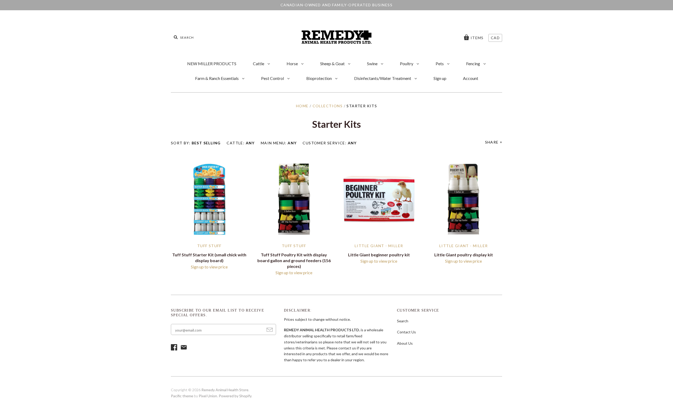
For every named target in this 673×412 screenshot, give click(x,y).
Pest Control (273, 78)
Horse (293, 63)
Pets (440, 63)
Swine (372, 63)
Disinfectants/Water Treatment (383, 78)
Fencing (473, 63)
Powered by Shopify (235, 396)
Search (402, 321)
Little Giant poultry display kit (463, 254)
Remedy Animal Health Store (224, 390)
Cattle (259, 63)
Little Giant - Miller (379, 245)
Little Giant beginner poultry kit (379, 254)
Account (470, 78)
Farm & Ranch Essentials (217, 78)
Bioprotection (319, 78)
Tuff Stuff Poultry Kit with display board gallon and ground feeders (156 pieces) (294, 260)
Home (302, 106)
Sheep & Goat (332, 63)
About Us (405, 343)
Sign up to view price (209, 266)
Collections (328, 106)
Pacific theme (182, 396)
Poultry (407, 63)
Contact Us (406, 332)
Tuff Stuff (209, 245)
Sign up (440, 78)
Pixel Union (208, 396)
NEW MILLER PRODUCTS (211, 63)
